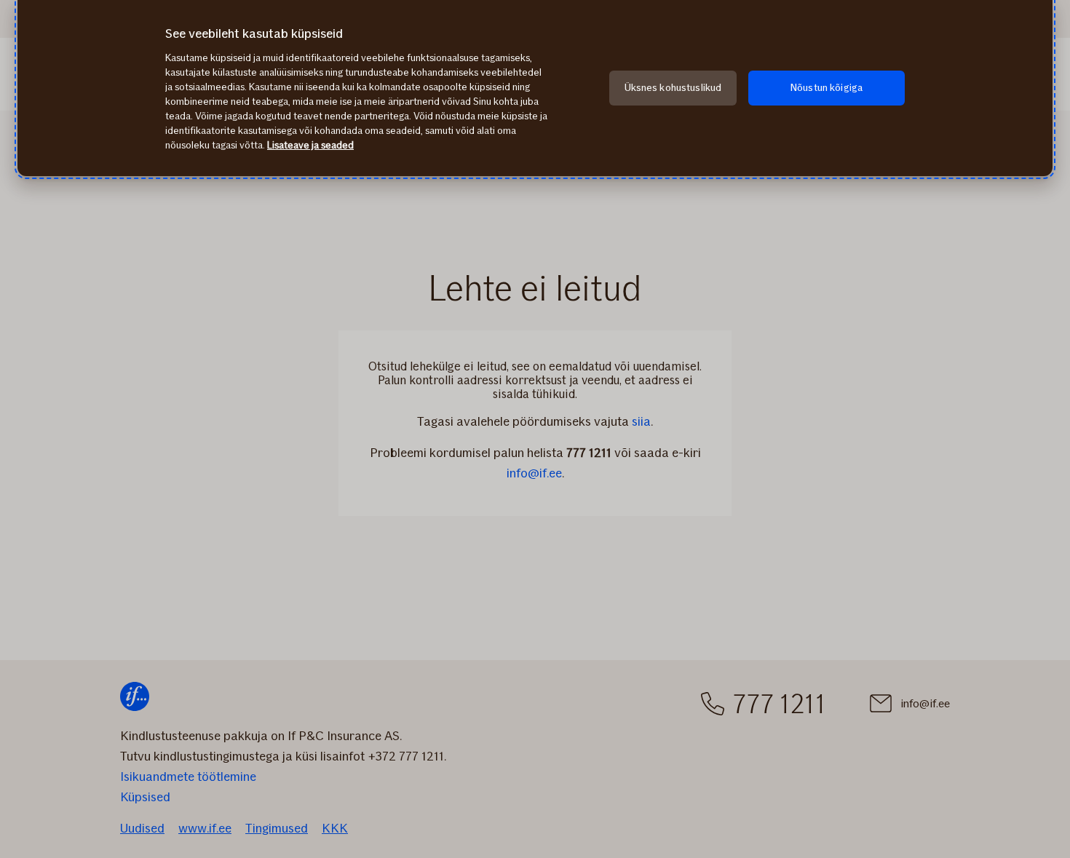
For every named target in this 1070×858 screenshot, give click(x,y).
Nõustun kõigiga (826, 88)
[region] (535, 88)
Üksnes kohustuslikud (673, 88)
